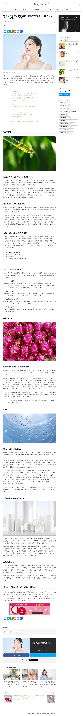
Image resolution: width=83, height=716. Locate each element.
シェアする (17, 655)
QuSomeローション (65, 117)
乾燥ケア (71, 132)
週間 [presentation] (61, 40)
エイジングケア (64, 123)
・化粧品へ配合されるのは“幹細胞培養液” (21, 98)
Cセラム (74, 111)
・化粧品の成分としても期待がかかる (20, 114)
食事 (67, 102)
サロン (72, 123)
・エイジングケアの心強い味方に (19, 100)
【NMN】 (13, 110)
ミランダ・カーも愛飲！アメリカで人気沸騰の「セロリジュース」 (72, 70)
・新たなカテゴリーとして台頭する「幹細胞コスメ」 (25, 93)
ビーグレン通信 (54, 9)
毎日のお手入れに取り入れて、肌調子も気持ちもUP (24, 121)
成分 (5, 25)
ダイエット (63, 108)
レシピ (44, 9)
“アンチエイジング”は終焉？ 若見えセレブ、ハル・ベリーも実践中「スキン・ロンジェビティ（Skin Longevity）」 (29, 684)
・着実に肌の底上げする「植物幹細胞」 (21, 95)
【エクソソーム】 (15, 104)
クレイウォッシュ (65, 111)
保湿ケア (71, 129)
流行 (72, 105)
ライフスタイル (35, 9)
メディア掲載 (65, 9)
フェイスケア (71, 114)
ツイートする (43, 655)
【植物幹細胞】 (14, 91)
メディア (63, 114)
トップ (16, 9)
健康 (62, 102)
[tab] (61, 40)
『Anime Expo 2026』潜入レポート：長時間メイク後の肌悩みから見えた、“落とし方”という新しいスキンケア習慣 (11, 684)
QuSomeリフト (64, 126)
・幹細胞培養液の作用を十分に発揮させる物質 (23, 106)
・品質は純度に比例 (15, 117)
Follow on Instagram (64, 94)
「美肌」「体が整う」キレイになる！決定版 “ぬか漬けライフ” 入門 (72, 79)
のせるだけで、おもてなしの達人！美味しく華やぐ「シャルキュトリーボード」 (72, 53)
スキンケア (25, 9)
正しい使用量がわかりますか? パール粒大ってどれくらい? (72, 61)
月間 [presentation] (66, 40)
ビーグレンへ (6, 3)
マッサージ (73, 126)
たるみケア (63, 129)
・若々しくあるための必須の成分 (19, 112)
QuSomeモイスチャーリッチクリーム (69, 120)
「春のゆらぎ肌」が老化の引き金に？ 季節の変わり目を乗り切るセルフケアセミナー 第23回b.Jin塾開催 (48, 684)
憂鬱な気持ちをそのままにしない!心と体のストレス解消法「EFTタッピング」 (72, 44)
